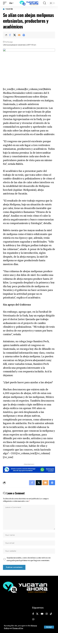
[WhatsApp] (33, 619)
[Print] (24, 35)
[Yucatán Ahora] (29, 3)
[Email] (19, 35)
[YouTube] (42, 614)
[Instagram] (46, 614)
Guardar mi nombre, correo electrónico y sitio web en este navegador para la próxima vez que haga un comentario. (29, 559)
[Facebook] (33, 614)
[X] (37, 614)
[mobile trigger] (5, 3)
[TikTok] (51, 614)
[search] (44, 3)
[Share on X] (14, 35)
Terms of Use (18, 628)
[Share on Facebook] (10, 35)
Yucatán (9, 9)
